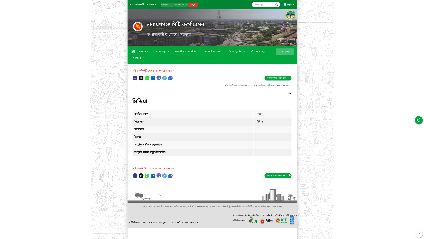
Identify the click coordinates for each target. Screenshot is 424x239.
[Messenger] (170, 79)
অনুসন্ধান (276, 4)
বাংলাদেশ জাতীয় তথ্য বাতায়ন (143, 4)
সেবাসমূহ (161, 51)
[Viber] (158, 78)
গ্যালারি (137, 58)
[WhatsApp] (147, 79)
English (290, 4)
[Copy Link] (165, 79)
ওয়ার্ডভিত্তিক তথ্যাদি (186, 51)
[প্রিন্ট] (290, 93)
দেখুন (193, 4)
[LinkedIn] (153, 79)
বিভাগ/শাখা (236, 51)
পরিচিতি (143, 51)
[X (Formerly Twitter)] (141, 79)
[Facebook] (135, 79)
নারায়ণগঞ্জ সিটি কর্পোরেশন (175, 24)
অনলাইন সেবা (213, 51)
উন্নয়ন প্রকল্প (258, 51)
